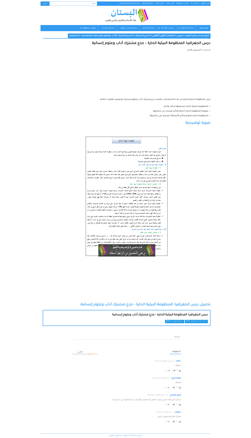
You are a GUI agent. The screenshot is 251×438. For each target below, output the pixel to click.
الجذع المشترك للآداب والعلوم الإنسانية (113, 36)
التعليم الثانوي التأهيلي (163, 36)
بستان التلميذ (187, 28)
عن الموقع (205, 3)
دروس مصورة (89, 28)
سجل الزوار (160, 3)
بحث (45, 4)
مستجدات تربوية (128, 28)
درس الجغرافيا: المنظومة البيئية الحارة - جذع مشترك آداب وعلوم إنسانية (160, 314)
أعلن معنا (170, 3)
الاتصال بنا (195, 3)
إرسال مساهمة (182, 3)
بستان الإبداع (108, 28)
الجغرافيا (73, 36)
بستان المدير (149, 28)
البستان (126, 15)
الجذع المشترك (142, 36)
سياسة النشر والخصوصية (130, 3)
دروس (180, 36)
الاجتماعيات (86, 36)
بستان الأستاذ (167, 28)
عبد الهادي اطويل (116, 436)
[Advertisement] (126, 75)
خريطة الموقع (147, 3)
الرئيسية (204, 28)
